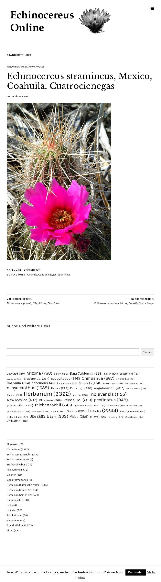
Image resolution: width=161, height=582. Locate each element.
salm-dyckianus (18, 411)
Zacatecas (134, 416)
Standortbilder (19, 55)
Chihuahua (98, 378)
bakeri (111, 373)
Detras (59, 388)
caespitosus (65, 378)
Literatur (11, 510)
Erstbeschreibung (17, 464)
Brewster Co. (36, 378)
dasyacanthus (28, 387)
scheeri (58, 411)
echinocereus (20, 96)
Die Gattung (13, 449)
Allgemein (12, 444)
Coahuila (32, 274)
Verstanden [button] (136, 572)
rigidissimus (83, 405)
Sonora (76, 411)
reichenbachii (53, 404)
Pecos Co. (77, 400)
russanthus (116, 405)
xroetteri (116, 417)
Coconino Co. (68, 383)
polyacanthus (20, 405)
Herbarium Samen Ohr (19, 495)
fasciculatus (136, 388)
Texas (102, 410)
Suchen (147, 352)
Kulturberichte (15, 500)
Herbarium (47, 393)
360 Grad (16, 373)
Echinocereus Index (18, 459)
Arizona (39, 373)
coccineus (45, 383)
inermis (80, 394)
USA (37, 417)
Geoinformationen (17, 479)
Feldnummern (15, 469)
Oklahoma (50, 400)
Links (10, 505)
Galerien (11, 474)
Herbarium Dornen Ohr (19, 490)
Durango (81, 388)
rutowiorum (134, 405)
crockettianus (134, 383)
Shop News (13, 520)
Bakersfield (130, 373)
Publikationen (14, 515)
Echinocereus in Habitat (20, 454)
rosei (99, 405)
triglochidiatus (17, 417)
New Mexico (22, 400)
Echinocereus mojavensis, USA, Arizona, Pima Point (33, 301)
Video (79, 417)
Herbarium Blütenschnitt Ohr (23, 484)
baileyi (61, 373)
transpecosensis (132, 411)
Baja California (86, 373)
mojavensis (108, 394)
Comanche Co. (112, 383)
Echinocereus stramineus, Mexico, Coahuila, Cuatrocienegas (124, 301)
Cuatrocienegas (47, 274)
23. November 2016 (34, 66)
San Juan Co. (40, 411)
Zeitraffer (17, 421)
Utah (57, 416)
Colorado (89, 383)
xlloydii (99, 417)
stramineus (64, 274)
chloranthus (125, 379)
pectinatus (111, 399)
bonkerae (14, 379)
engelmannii (109, 388)
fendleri (14, 394)
